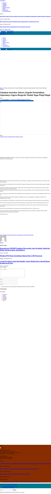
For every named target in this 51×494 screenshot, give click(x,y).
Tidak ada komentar (21, 99)
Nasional (4, 4)
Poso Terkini (5, 10)
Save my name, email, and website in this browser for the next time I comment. (18, 286)
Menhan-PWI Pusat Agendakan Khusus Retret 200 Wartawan (21, 256)
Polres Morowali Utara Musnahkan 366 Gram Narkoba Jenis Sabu (15, 26)
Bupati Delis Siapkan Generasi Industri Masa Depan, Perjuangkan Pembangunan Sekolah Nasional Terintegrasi (25, 16)
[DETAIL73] (6, 31)
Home (1, 88)
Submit (14, 489)
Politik (4, 8)
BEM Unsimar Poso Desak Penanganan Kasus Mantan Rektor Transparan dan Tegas (19, 21)
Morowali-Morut (6, 7)
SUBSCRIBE (3, 34)
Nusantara (5, 5)
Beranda (4, 2)
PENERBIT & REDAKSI (8, 487)
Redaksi (5, 99)
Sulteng (4, 6)
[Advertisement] (25, 59)
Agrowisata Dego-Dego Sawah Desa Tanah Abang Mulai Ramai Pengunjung (24, 481)
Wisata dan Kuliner (7, 11)
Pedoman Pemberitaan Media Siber (10, 486)
